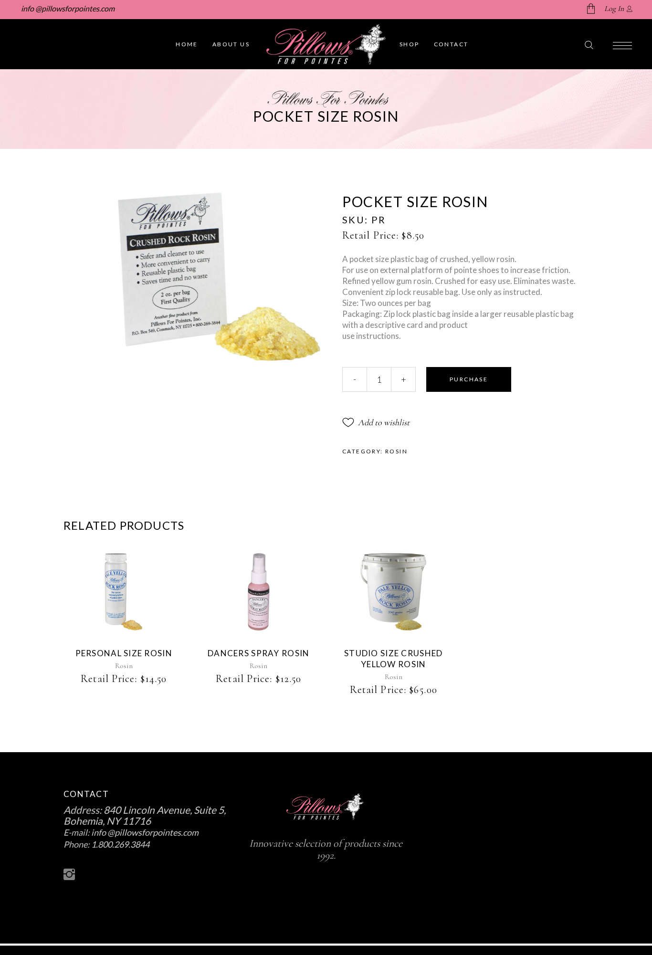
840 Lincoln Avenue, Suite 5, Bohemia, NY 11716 (144, 815)
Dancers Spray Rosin (258, 653)
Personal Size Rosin (123, 653)
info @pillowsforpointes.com (67, 8)
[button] (376, 422)
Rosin (396, 451)
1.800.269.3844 (120, 844)
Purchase (469, 379)
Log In (614, 8)
